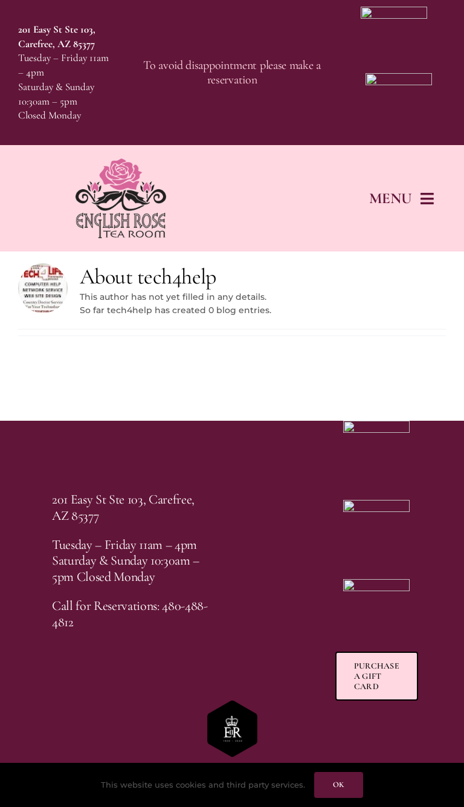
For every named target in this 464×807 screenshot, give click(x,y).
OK (338, 784)
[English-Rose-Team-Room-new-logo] (121, 162)
